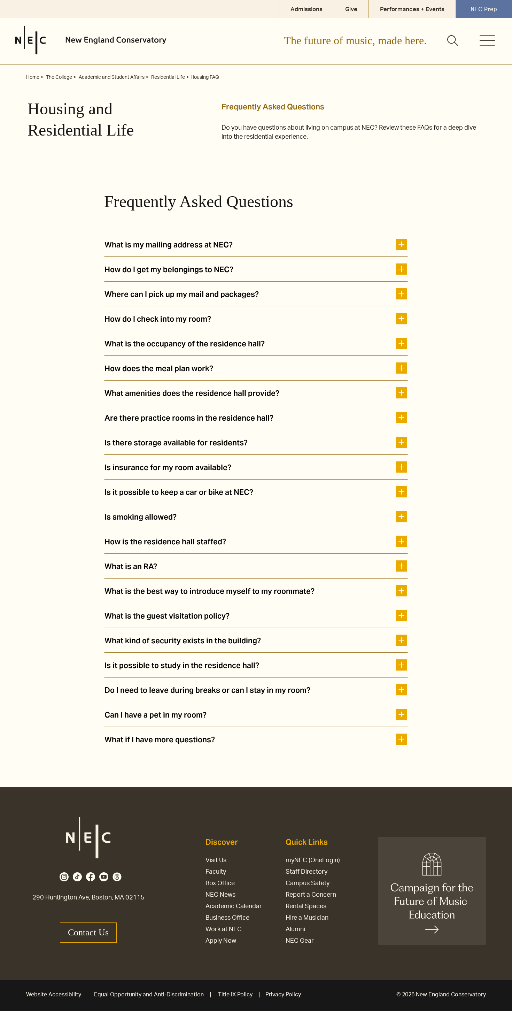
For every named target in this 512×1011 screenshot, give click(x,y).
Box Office (220, 883)
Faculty (215, 872)
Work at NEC (223, 929)
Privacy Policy (283, 994)
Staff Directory (306, 872)
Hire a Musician (307, 918)
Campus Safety (307, 883)
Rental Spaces (306, 906)
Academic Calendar (233, 906)
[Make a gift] (432, 891)
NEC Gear (300, 941)
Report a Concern (311, 895)
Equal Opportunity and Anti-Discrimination (149, 994)
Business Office (227, 918)
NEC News (220, 895)
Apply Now (220, 941)
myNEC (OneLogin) (313, 860)
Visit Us (215, 860)
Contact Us (88, 932)
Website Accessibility (53, 994)
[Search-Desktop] (453, 41)
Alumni (295, 929)
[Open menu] (487, 40)
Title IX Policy (235, 994)
